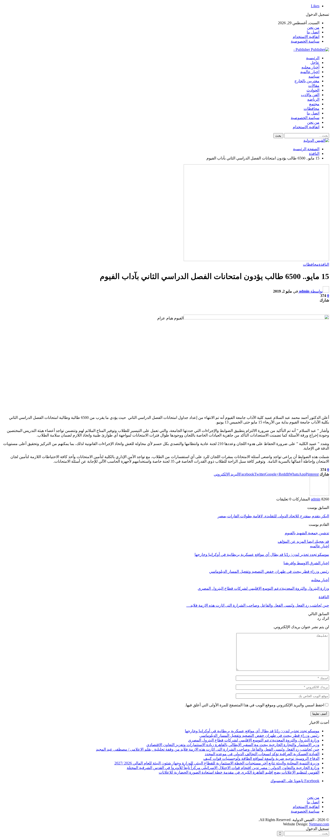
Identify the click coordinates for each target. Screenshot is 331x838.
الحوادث (313, 90)
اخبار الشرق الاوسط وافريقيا (306, 563)
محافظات (311, 108)
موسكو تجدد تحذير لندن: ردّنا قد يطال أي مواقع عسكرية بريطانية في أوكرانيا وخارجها (252, 731)
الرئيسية (312, 58)
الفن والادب (310, 95)
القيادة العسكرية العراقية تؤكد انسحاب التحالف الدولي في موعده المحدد (262, 754)
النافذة (324, 264)
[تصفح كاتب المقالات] (319, 494)
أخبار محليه (310, 67)
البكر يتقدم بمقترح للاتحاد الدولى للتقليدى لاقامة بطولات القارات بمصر (273, 516)
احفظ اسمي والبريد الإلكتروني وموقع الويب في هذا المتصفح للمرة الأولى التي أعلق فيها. (254, 705)
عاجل (314, 62)
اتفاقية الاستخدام (306, 37)
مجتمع (314, 104)
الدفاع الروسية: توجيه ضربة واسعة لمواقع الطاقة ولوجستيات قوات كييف (261, 758)
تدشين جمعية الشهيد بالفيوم (307, 533)
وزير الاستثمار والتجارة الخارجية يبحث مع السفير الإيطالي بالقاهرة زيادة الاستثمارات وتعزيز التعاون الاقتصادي (232, 745)
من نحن (313, 27)
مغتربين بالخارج (306, 81)
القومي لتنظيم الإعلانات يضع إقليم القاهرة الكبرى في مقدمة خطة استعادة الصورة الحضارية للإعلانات (239, 772)
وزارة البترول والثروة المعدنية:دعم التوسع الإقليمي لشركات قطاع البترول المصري (253, 740)
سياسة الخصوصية (305, 41)
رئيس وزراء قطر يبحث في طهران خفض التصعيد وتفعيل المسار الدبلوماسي (259, 735)
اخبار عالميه (309, 72)
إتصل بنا (313, 32)
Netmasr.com (319, 824)
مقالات (313, 85)
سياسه (313, 76)
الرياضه (313, 99)
